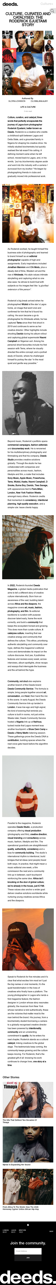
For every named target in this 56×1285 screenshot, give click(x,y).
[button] (47, 4)
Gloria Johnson (16, 101)
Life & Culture (28, 107)
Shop (51, 1231)
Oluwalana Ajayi (39, 101)
